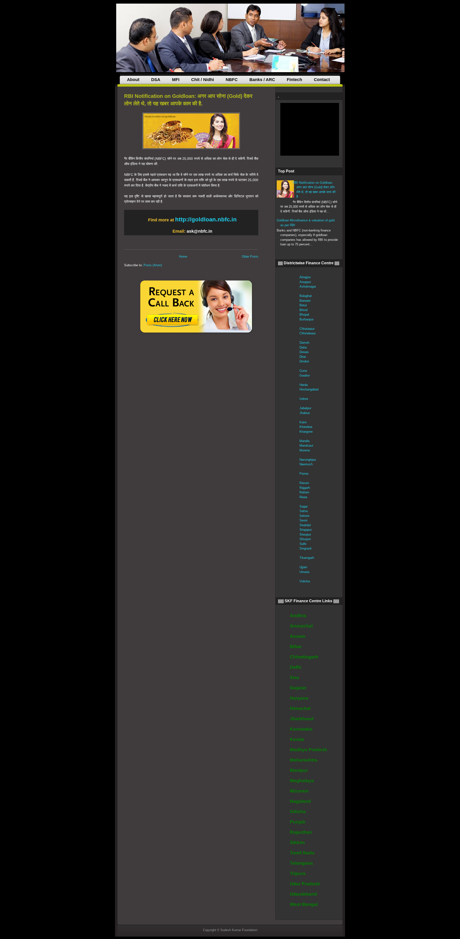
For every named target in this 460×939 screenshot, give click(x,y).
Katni (303, 422)
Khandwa (305, 427)
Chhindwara (307, 333)
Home (183, 256)
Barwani (304, 300)
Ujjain (303, 567)
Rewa (303, 497)
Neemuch (306, 464)
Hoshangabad (308, 389)
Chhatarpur (307, 329)
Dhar (302, 357)
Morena (304, 450)
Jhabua (304, 413)
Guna (303, 370)
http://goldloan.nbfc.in (206, 219)
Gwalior (304, 375)
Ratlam (304, 492)
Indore (303, 399)
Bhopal (304, 314)
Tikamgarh (306, 558)
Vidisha (304, 581)
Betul (303, 305)
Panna (303, 473)
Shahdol (305, 525)
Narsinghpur (307, 459)
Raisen (304, 483)
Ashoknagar (307, 286)
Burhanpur (306, 319)
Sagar (303, 506)
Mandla (304, 441)
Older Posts (250, 256)
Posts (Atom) (153, 265)
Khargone (306, 431)
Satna (303, 511)
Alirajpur (305, 277)
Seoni (303, 520)
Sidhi (302, 544)
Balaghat (305, 296)
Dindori (304, 361)
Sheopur (305, 534)
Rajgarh (304, 488)
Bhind (303, 310)
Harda (303, 385)
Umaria (304, 572)
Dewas (304, 352)
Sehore (304, 516)
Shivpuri (305, 539)
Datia (303, 347)
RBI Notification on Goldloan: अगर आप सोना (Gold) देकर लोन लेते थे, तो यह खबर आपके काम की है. (188, 99)
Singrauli (305, 548)
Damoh (304, 342)
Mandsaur (306, 445)
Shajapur (305, 530)
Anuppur (305, 282)
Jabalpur (305, 408)
